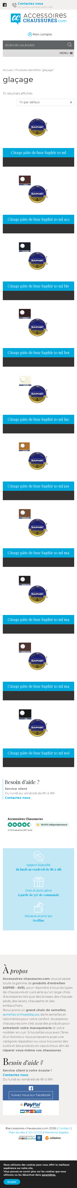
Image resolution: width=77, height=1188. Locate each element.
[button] (64, 53)
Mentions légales (56, 1132)
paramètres (48, 1175)
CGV (39, 1132)
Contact (64, 1128)
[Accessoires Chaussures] (38, 19)
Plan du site (17, 1132)
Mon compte (42, 34)
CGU (30, 1132)
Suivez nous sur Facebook (30, 1095)
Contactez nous (30, 3)
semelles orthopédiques (21, 1014)
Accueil (8, 70)
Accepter (11, 1181)
